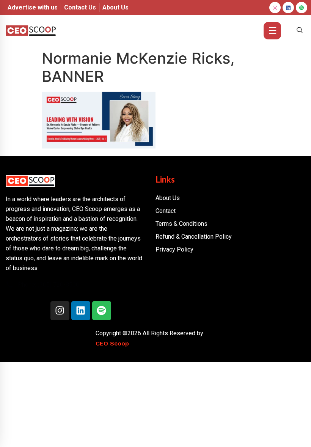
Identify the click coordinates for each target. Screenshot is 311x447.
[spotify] (301, 7)
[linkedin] (288, 7)
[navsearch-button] (299, 30)
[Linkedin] (80, 310)
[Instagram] (275, 7)
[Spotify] (101, 310)
